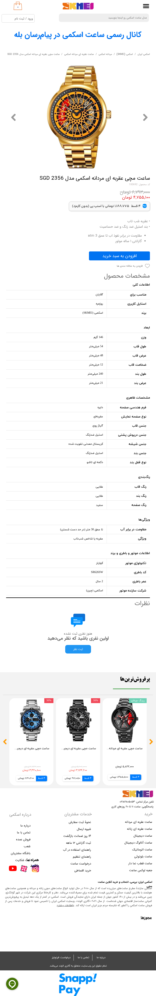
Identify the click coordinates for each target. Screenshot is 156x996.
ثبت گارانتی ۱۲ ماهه (78, 843)
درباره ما (101, 957)
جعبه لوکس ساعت (140, 870)
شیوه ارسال (84, 829)
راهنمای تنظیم (82, 856)
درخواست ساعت (80, 863)
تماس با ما (83, 957)
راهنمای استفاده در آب (78, 849)
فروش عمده (23, 839)
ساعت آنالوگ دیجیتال (138, 842)
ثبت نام (19, 18)
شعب (27, 846)
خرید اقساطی (82, 870)
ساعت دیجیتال (142, 835)
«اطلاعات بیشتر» (65, 905)
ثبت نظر (78, 649)
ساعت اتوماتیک (142, 849)
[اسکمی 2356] (78, 117)
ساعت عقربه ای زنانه (139, 828)
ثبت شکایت (22, 860)
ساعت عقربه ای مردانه (138, 822)
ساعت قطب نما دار (140, 863)
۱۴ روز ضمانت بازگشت (78, 836)
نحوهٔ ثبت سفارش (80, 822)
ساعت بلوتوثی (143, 856)
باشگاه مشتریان (20, 853)
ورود (30, 18)
